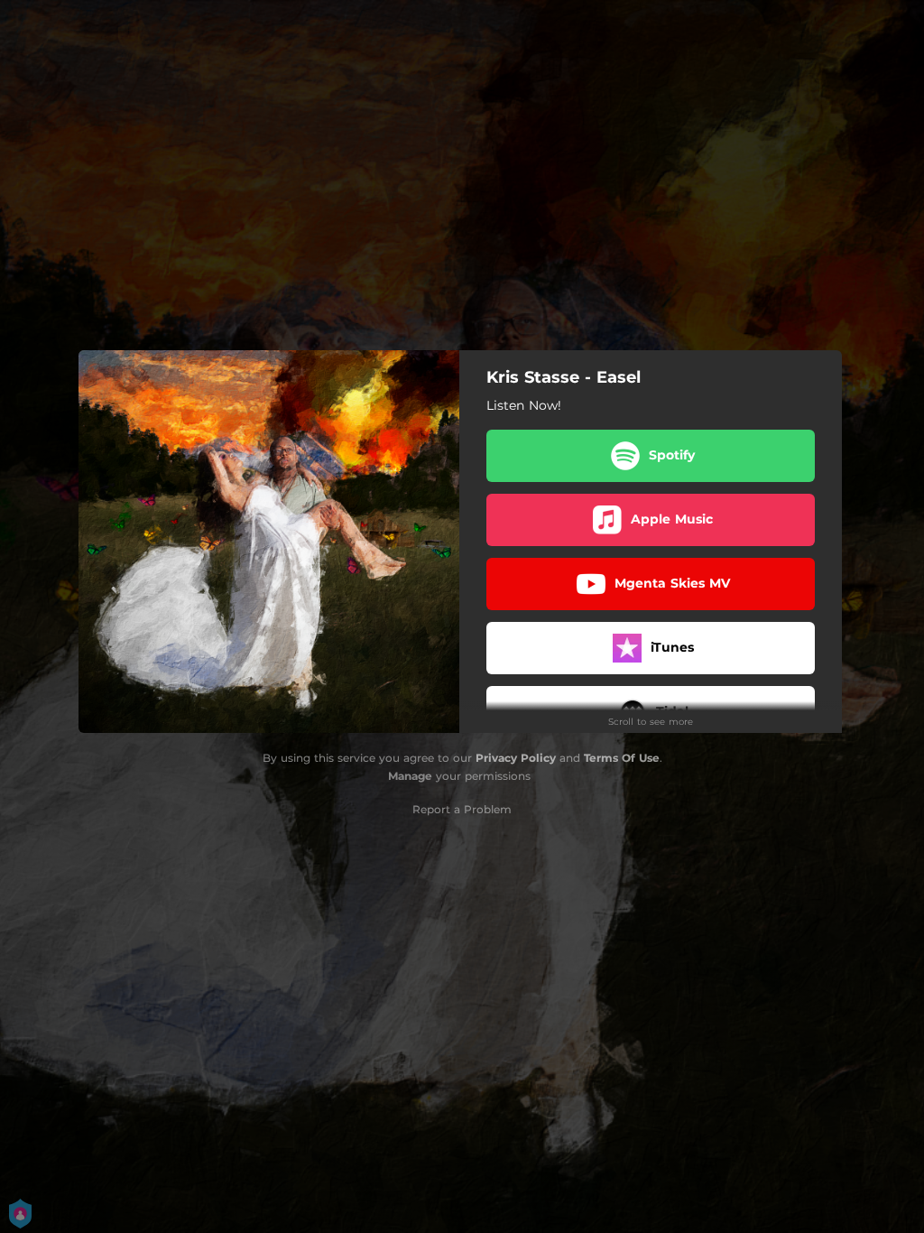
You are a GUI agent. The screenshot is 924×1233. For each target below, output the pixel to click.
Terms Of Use (622, 758)
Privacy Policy (516, 758)
